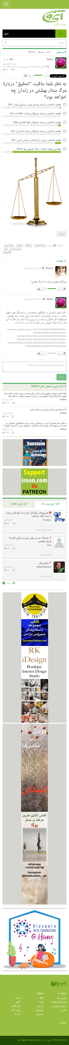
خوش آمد (61, 998)
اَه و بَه (17, 1014)
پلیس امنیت (15, 249)
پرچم (6, 252)
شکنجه (19, 245)
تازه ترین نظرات (18, 504)
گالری (17, 1002)
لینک (41, 1002)
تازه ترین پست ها (50, 504)
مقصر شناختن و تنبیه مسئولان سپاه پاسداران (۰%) (36, 132)
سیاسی (43, 555)
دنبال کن (6, 59)
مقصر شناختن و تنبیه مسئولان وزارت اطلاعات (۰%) (35, 114)
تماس (63, 1010)
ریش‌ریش (43, 563)
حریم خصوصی (58, 1006)
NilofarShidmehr (44, 567)
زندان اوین (9, 245)
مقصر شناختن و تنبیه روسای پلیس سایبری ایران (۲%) (34, 105)
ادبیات (43, 576)
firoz (49, 545)
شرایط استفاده (59, 1002)
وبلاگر (28, 245)
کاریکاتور (15, 1006)
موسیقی (39, 1010)
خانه (48, 52)
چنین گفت (15, 1010)
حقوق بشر (7, 64)
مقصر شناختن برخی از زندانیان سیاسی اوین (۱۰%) (36, 140)
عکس (17, 998)
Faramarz (47, 520)
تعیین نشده (41, 530)
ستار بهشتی (39, 245)
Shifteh (50, 59)
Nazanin (49, 268)
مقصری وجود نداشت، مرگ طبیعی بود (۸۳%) (39, 149)
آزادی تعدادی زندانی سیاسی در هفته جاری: (47, 410)
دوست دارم (25, 75)
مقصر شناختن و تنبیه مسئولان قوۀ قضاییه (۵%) (37, 123)
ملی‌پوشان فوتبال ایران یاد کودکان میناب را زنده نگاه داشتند (28, 515)
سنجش (40, 52)
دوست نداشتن (64, 289)
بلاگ (41, 998)
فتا (6, 249)
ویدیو (41, 1006)
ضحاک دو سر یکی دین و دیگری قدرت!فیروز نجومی (30, 540)
